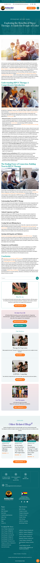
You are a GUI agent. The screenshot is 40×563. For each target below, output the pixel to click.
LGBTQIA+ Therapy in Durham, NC (26, 534)
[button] (38, 8)
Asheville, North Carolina (6, 545)
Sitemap (15, 553)
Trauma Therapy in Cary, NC (24, 545)
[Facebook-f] (21, 501)
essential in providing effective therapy (29, 124)
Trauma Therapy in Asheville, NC (25, 540)
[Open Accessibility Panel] (37, 560)
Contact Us (3, 523)
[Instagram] (32, 4)
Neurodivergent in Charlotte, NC (7, 535)
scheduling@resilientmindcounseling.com (21, 4)
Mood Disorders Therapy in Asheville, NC (26, 543)
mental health (10, 116)
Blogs (2, 521)
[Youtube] (35, 4)
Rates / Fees (3, 517)
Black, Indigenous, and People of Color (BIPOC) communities (14, 69)
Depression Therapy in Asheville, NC (26, 538)
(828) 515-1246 (8, 4)
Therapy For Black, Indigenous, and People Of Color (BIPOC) (26, 548)
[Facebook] (30, 4)
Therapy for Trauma (23, 515)
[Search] (37, 278)
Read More (4, 453)
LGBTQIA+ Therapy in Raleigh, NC (25, 532)
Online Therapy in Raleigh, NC (7, 531)
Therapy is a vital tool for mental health (9, 109)
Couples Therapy (22, 517)
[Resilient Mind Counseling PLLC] (7, 8)
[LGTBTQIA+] (24, 493)
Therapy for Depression (23, 513)
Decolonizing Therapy (23, 523)
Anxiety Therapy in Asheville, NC (25, 536)
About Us (3, 509)
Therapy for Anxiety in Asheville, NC (8, 543)
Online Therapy (22, 519)
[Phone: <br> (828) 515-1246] (25, 474)
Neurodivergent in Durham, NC (7, 539)
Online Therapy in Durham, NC (7, 533)
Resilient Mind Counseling (9, 261)
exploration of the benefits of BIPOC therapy (12, 258)
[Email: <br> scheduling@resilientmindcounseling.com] (3, 485)
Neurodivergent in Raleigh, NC (7, 537)
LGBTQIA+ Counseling (23, 521)
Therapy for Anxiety (23, 511)
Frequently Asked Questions (6, 515)
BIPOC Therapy (22, 509)
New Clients (3, 513)
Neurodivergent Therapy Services (8, 541)
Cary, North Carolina (5, 547)
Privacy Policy (24, 553)
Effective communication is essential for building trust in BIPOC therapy (16, 236)
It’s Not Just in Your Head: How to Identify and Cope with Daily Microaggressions (20, 449)
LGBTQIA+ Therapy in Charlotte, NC (26, 530)
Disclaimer (19, 553)
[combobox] (19, 278)
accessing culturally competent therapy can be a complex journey (23, 111)
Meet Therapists (4, 511)
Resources (3, 519)
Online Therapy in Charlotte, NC (7, 529)
